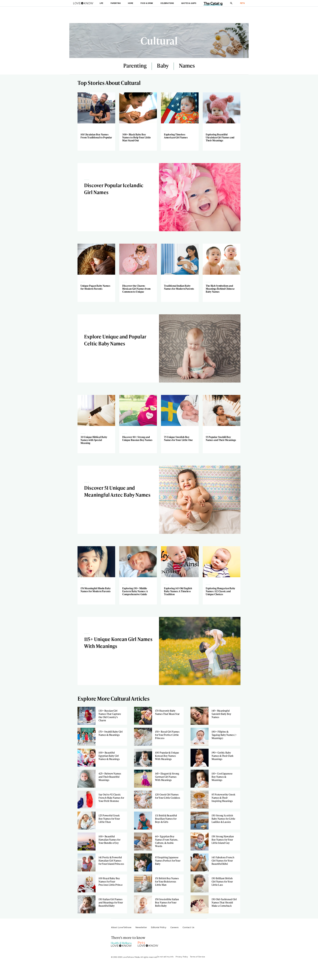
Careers (174, 927)
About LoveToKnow (121, 927)
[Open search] (231, 3)
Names (187, 65)
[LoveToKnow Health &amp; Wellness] (121, 944)
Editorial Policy (158, 927)
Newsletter (141, 927)
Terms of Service (197, 956)
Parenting (135, 65)
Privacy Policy (182, 956)
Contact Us (188, 927)
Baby (163, 65)
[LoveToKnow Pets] (148, 944)
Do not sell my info (165, 956)
